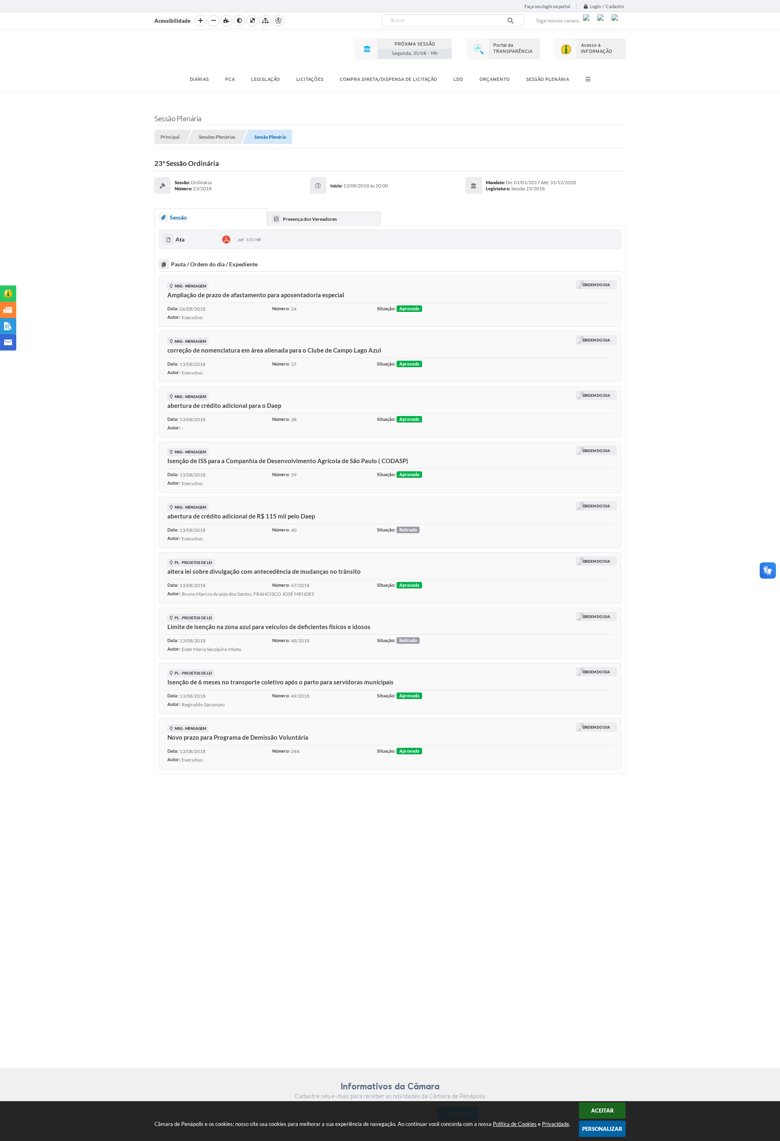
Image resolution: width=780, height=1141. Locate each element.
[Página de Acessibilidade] (278, 20)
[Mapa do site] (265, 20)
